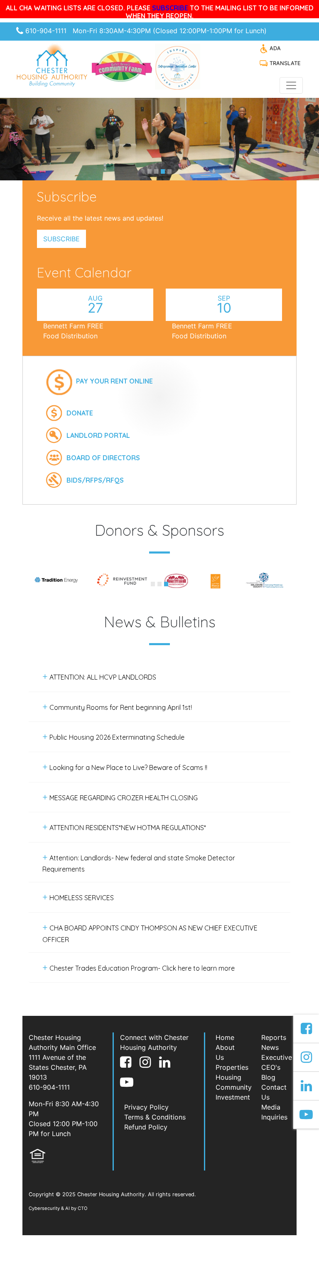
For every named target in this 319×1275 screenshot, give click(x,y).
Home (225, 1037)
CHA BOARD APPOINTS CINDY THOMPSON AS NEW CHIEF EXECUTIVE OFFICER (150, 934)
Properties (232, 1067)
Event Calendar (84, 272)
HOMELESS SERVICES (81, 898)
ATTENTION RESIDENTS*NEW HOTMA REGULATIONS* (127, 827)
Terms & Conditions (155, 1117)
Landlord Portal (98, 435)
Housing (228, 1077)
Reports (273, 1037)
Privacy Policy (146, 1107)
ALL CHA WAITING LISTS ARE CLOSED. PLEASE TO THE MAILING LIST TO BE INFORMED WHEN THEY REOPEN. (160, 12)
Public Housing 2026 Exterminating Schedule (116, 737)
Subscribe (61, 239)
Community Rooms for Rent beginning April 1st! (120, 707)
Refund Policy (145, 1127)
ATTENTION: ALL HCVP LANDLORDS (102, 677)
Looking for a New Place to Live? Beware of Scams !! (127, 767)
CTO (83, 1208)
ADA (274, 48)
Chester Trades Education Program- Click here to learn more (141, 968)
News (270, 1047)
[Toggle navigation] (291, 85)
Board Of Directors (103, 458)
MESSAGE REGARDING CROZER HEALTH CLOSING (123, 798)
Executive (276, 1057)
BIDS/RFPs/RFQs (95, 480)
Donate (79, 413)
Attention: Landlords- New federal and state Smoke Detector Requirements (138, 864)
